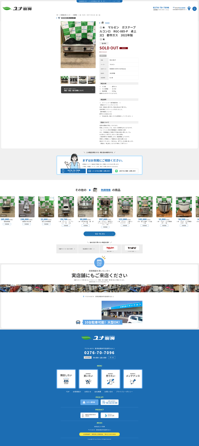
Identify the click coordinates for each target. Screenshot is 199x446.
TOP (68, 392)
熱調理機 (75, 15)
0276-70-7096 (161, 7)
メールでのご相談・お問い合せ (101, 171)
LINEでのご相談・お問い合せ (127, 171)
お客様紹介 (77, 392)
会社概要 (97, 392)
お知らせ (87, 392)
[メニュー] (194, 9)
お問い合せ (108, 392)
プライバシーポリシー (124, 392)
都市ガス (103, 56)
